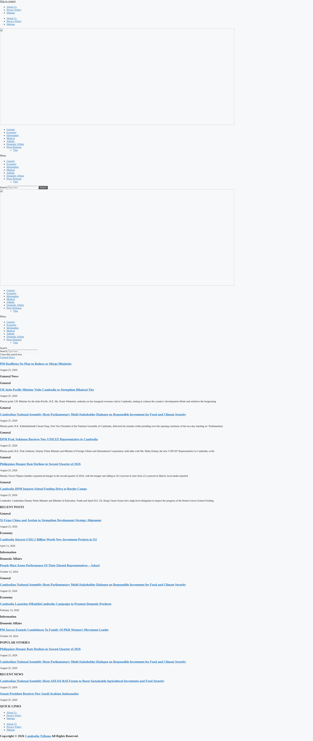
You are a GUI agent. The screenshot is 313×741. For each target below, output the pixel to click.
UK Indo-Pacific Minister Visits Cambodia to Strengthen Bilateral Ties (47, 389)
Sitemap (11, 12)
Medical (11, 138)
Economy (11, 132)
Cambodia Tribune (38, 736)
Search (3, 187)
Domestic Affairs (15, 144)
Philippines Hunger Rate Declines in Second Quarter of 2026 (40, 464)
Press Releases (14, 147)
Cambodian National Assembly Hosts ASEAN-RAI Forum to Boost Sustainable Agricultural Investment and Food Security (82, 681)
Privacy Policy (14, 9)
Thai (15, 150)
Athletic (11, 141)
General (11, 129)
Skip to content (7, 1)
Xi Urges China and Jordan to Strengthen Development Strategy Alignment (50, 520)
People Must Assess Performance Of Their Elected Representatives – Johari (50, 565)
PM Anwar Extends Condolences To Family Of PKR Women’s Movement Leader (54, 629)
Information (13, 135)
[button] (156, 155)
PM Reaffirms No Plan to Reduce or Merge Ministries (35, 363)
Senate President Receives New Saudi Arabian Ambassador (39, 693)
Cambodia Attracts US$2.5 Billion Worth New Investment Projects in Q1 (48, 539)
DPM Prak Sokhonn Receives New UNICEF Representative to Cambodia (49, 439)
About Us (12, 7)
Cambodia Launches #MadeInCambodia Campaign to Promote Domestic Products (55, 604)
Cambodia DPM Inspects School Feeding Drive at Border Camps (43, 488)
